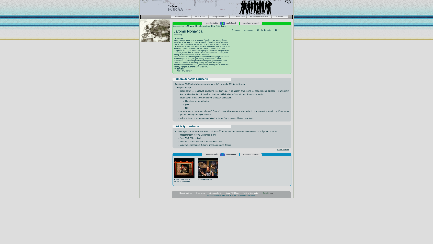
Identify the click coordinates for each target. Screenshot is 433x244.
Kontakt (279, 17)
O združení (200, 17)
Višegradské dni (219, 17)
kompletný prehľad (250, 23)
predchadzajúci (212, 23)
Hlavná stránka (181, 17)
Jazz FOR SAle (238, 17)
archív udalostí (283, 149)
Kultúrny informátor (259, 17)
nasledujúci (231, 23)
